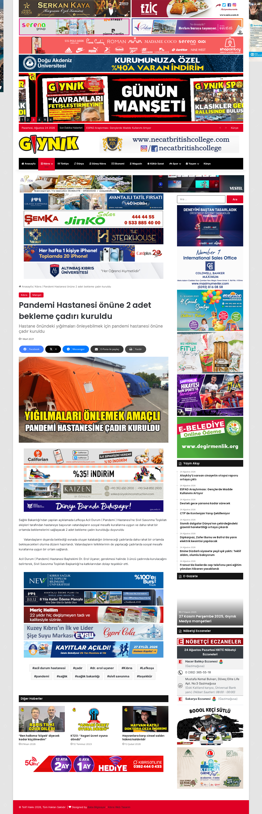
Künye (234, 127)
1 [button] (22, 119)
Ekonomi (119, 163)
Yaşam (192, 163)
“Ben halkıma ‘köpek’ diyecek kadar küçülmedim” (39, 737)
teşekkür (145, 676)
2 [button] (28, 119)
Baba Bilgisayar (96, 807)
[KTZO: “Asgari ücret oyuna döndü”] (94, 719)
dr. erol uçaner (103, 668)
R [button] (45, 119)
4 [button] (39, 119)
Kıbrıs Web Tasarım (119, 807)
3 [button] (33, 119)
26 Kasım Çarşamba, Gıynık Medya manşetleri (203, 618)
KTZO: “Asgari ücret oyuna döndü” (89, 737)
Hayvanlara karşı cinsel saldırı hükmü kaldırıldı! (143, 737)
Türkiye (64, 163)
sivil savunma (119, 676)
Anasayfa (29, 163)
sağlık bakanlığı (88, 676)
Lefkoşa (148, 668)
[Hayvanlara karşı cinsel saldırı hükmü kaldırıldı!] (145, 719)
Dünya (80, 163)
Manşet (36, 294)
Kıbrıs (46, 163)
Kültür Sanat (157, 163)
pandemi (42, 676)
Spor (175, 163)
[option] (210, 604)
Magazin (137, 163)
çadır (78, 668)
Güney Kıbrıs (98, 163)
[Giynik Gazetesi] (49, 144)
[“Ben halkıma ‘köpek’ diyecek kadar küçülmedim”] (42, 719)
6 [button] (51, 119)
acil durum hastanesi (49, 668)
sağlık (63, 676)
